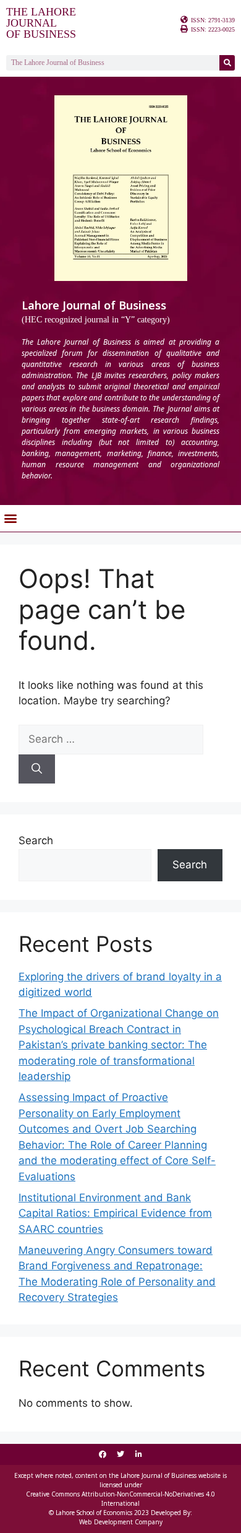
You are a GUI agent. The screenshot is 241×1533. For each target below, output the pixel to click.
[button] (10, 518)
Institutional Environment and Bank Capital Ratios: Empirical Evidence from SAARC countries (115, 1213)
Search (36, 840)
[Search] (227, 63)
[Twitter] (120, 1454)
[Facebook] (102, 1454)
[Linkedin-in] (138, 1454)
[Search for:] (111, 739)
